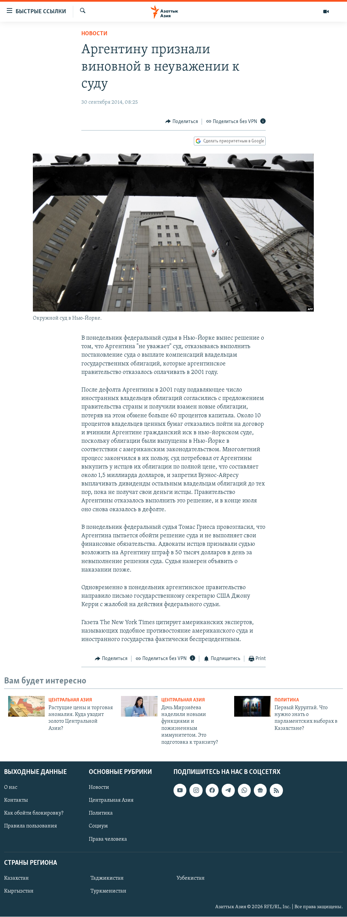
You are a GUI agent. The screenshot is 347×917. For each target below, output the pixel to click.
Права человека (108, 839)
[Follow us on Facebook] (212, 790)
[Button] (181, 121)
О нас (10, 787)
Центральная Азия (70, 700)
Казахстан (16, 878)
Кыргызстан (19, 891)
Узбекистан (191, 878)
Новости (94, 34)
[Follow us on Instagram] (195, 790)
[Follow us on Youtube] (180, 790)
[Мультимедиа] (326, 11)
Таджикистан (107, 878)
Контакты (16, 800)
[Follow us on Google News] (260, 790)
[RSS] (276, 790)
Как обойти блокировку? (33, 813)
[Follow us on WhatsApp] (244, 790)
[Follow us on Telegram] (228, 790)
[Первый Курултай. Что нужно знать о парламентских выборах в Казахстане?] (252, 706)
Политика (286, 700)
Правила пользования (30, 826)
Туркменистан (108, 891)
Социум (98, 826)
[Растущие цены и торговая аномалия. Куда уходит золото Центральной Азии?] (26, 706)
